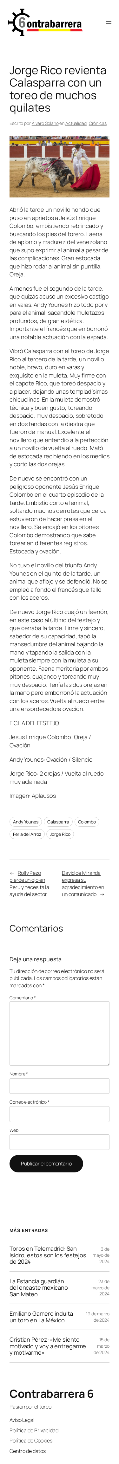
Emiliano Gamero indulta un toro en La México (41, 1316)
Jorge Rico (60, 834)
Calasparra (58, 822)
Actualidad (76, 123)
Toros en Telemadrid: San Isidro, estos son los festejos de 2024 (48, 1255)
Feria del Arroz (27, 834)
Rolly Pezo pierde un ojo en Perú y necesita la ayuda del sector (29, 883)
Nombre (19, 1074)
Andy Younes (25, 822)
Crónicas (98, 123)
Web (14, 1130)
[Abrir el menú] (109, 22)
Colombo (87, 822)
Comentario (23, 998)
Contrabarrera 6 (52, 1393)
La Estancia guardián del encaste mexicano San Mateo (39, 1287)
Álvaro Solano (45, 123)
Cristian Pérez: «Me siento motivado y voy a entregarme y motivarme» (48, 1346)
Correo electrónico (30, 1102)
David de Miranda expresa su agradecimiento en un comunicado (83, 883)
